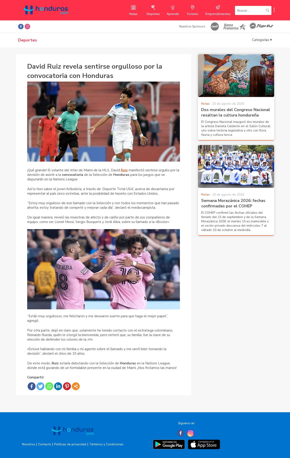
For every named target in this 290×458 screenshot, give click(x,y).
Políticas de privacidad (70, 444)
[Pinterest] (67, 386)
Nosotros (28, 444)
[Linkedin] (58, 386)
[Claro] (215, 27)
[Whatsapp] (49, 386)
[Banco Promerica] (234, 27)
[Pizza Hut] (261, 27)
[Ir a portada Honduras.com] (72, 439)
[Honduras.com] (46, 19)
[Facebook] (32, 386)
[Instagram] (190, 433)
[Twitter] (40, 386)
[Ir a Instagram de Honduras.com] (27, 26)
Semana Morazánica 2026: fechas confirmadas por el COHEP (233, 203)
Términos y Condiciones (106, 444)
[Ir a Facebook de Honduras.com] (21, 26)
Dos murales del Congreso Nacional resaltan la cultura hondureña (235, 112)
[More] (76, 386)
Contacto (44, 444)
